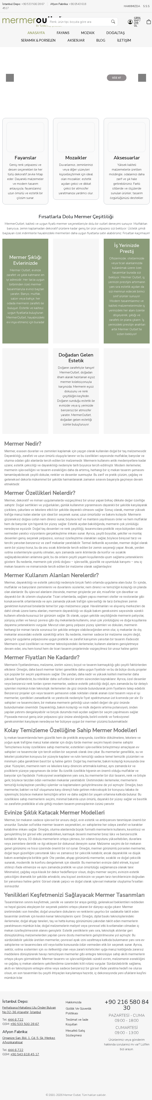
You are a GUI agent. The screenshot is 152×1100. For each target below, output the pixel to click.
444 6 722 (15, 1019)
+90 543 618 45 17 (24, 1054)
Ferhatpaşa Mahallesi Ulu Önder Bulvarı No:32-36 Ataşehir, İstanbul (29, 1009)
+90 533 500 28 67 (24, 1024)
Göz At (79, 78)
